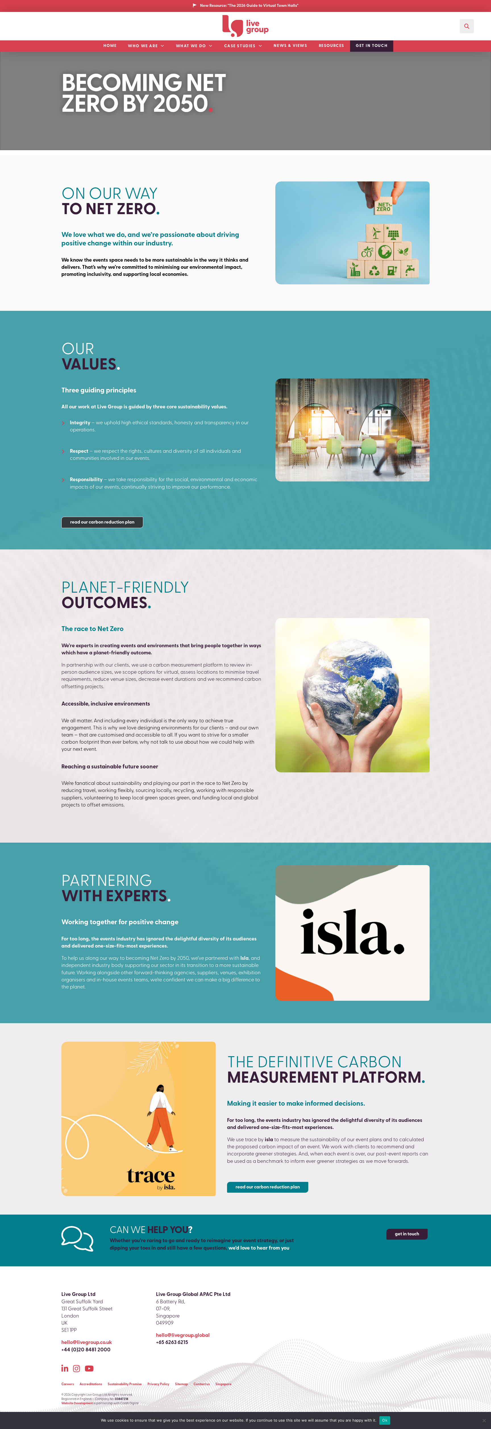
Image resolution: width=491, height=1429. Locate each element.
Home (109, 46)
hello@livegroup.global (183, 1335)
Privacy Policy (158, 1384)
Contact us (202, 1384)
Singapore (223, 1384)
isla (269, 1140)
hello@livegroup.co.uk (86, 1342)
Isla (244, 958)
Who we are (143, 46)
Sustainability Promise (125, 1384)
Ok (384, 1420)
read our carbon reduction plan (102, 522)
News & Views (290, 46)
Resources (331, 46)
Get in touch (372, 46)
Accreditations (91, 1384)
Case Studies (240, 46)
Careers (67, 1384)
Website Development (77, 1403)
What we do (191, 46)
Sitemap (181, 1384)
